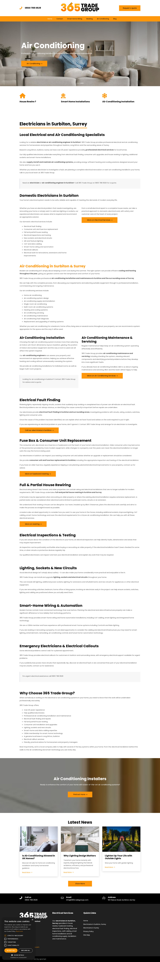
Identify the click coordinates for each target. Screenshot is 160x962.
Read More (26, 872)
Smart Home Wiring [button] (74, 19)
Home (85, 921)
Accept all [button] (11, 950)
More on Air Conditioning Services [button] (101, 375)
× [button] (32, 920)
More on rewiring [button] (32, 524)
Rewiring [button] (89, 19)
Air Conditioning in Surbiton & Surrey (52, 266)
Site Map (86, 935)
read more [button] (31, 68)
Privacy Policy (88, 931)
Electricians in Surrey (91, 928)
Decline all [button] (25, 950)
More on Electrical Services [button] (98, 220)
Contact (59, 19)
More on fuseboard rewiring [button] (37, 474)
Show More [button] (80, 883)
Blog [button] (114, 19)
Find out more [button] (79, 794)
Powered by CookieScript (18, 957)
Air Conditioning (103, 19)
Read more (19, 931)
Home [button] (50, 19)
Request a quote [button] (130, 8)
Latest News (80, 822)
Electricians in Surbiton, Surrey (94, 924)
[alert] (18, 938)
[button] (18, 955)
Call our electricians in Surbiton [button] (38, 430)
